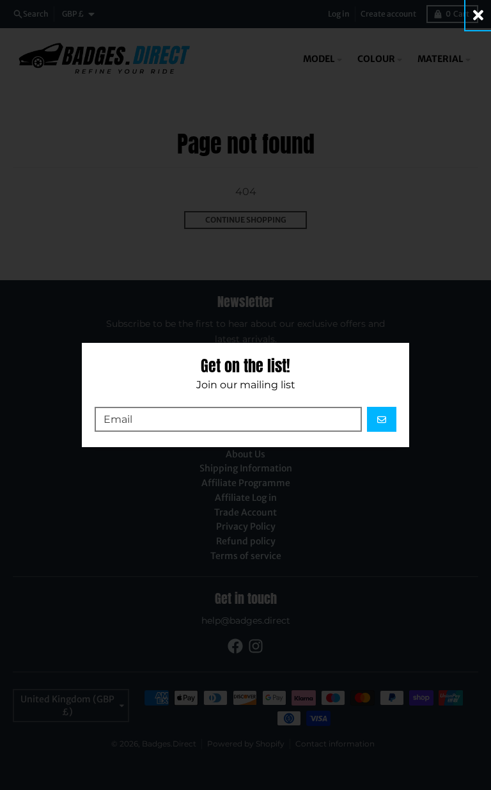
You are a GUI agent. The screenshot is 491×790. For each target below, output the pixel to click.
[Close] (478, 15)
